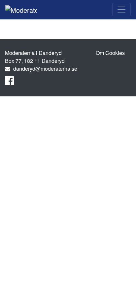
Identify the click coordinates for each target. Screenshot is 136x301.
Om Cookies (110, 53)
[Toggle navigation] (121, 9)
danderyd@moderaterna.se (45, 68)
